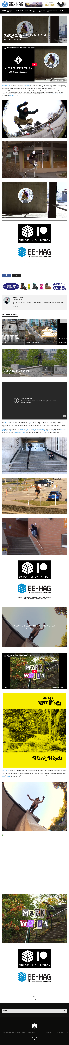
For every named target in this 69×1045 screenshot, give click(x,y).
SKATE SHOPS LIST (52, 11)
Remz (32, 86)
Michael (15, 86)
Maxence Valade (33, 430)
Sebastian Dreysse (13, 95)
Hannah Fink (13, 268)
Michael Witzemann (6, 85)
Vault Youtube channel (20, 432)
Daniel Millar (35, 429)
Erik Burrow (22, 429)
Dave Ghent (26, 430)
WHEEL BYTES (9, 11)
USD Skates (27, 85)
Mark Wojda (4, 770)
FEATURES (19, 10)
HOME (4, 10)
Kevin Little (7, 39)
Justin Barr (54, 430)
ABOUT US (35, 11)
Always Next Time (6, 776)
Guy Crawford (5, 430)
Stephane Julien (19, 430)
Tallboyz (4, 772)
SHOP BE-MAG (42, 11)
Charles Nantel (41, 429)
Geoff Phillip (47, 430)
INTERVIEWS (28, 10)
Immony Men (7, 422)
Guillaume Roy (12, 430)
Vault (30, 422)
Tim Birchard (63, 429)
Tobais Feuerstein (59, 93)
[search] (65, 1011)
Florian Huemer (50, 93)
